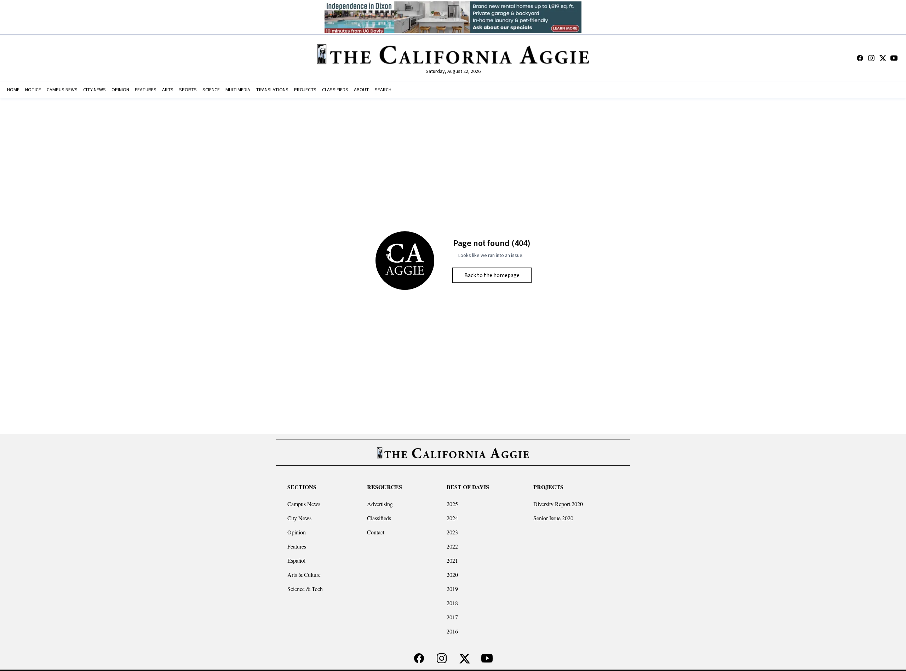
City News (299, 518)
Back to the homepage (492, 275)
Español (296, 560)
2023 (452, 532)
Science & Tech (305, 588)
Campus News (303, 503)
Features (296, 546)
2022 (452, 546)
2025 (452, 503)
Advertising (380, 503)
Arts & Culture (304, 574)
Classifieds (379, 518)
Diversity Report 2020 (558, 503)
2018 (452, 603)
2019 (452, 588)
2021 (452, 560)
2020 (452, 574)
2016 (452, 631)
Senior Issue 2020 (553, 518)
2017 (452, 617)
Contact (375, 532)
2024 (452, 518)
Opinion (296, 532)
